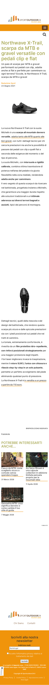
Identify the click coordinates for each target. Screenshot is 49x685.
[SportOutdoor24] (24, 18)
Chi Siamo (19, 623)
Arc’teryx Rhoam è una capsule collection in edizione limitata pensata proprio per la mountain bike (36, 474)
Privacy (1, 672)
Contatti (31, 623)
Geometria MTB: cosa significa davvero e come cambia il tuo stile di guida (12, 507)
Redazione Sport (8, 83)
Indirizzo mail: (24, 645)
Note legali (24, 680)
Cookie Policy (21, 678)
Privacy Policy (8, 678)
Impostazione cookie (24, 629)
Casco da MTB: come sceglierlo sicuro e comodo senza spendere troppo (11, 471)
